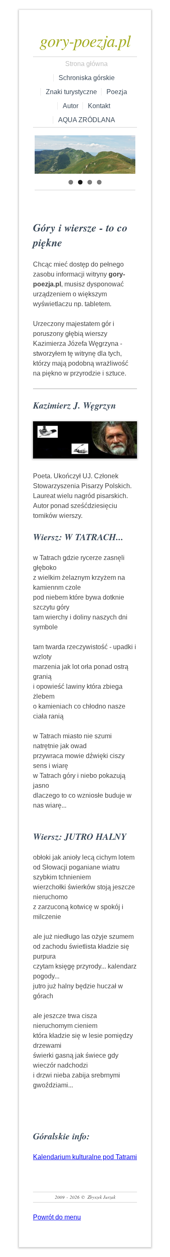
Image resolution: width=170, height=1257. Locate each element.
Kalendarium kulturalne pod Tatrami (85, 1156)
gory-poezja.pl (85, 40)
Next (129, 152)
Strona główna (86, 63)
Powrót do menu (57, 1217)
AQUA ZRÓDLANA (86, 119)
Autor (70, 105)
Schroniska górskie (87, 77)
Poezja (116, 91)
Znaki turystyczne (71, 91)
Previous (41, 152)
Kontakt (99, 105)
